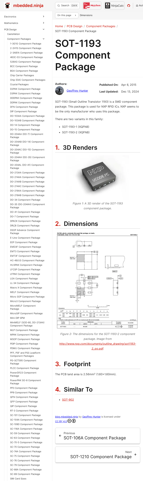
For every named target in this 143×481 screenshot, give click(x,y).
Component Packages (19, 38)
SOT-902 (68, 399)
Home (59, 26)
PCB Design (10, 29)
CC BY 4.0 (61, 421)
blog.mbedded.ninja (66, 416)
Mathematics (11, 23)
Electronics (10, 16)
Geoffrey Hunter (77, 90)
